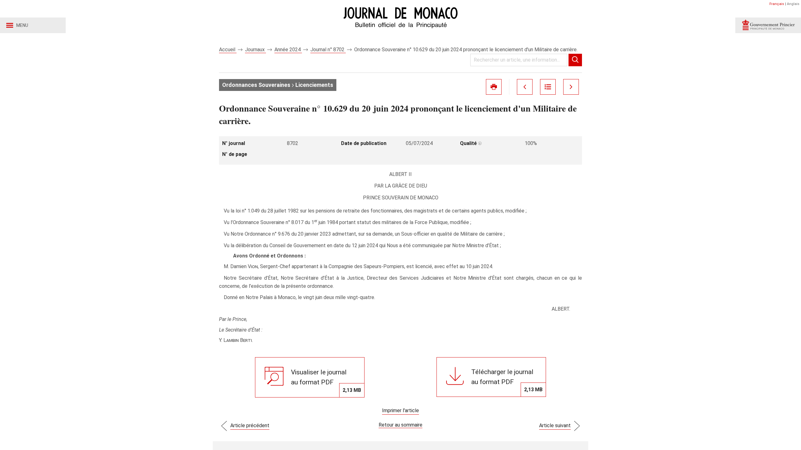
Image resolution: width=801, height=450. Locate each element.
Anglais (793, 4)
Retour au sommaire (400, 425)
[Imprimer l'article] (494, 87)
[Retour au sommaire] (548, 87)
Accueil (228, 49)
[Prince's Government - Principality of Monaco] (768, 25)
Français (776, 4)
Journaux (255, 49)
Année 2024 (288, 49)
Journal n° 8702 (328, 49)
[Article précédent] (525, 87)
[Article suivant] (571, 87)
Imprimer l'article (400, 410)
